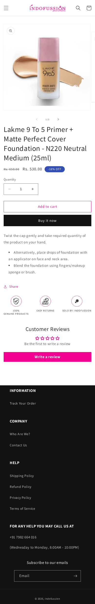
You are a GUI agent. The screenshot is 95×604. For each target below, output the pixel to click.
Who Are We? (20, 434)
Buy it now (47, 220)
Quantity (10, 179)
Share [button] (13, 286)
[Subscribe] (75, 576)
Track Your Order (23, 403)
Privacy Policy (20, 497)
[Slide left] (36, 119)
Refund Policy (20, 486)
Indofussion (52, 598)
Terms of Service (22, 508)
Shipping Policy (22, 476)
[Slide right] (58, 119)
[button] (6, 8)
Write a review (47, 356)
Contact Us (18, 445)
